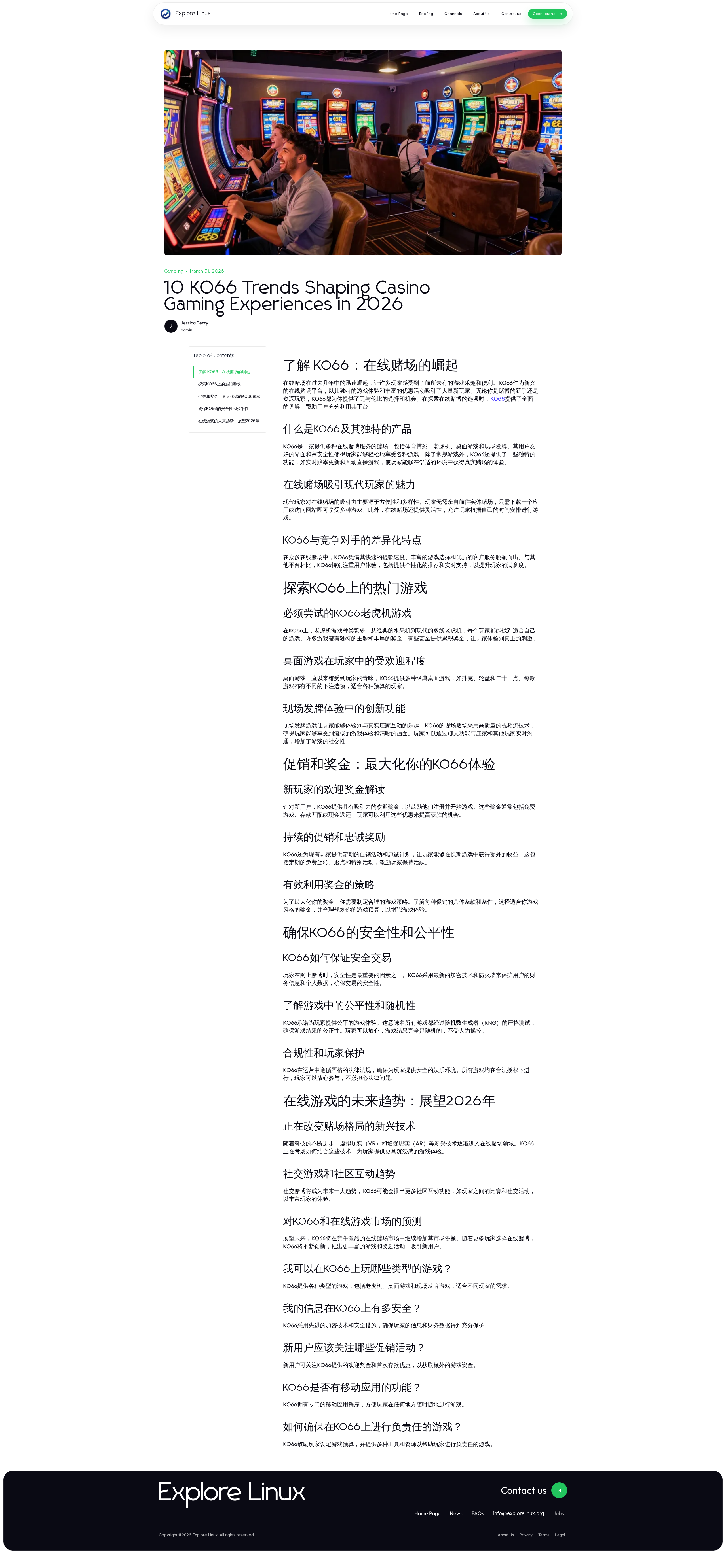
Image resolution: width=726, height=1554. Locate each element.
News (456, 1513)
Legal (560, 1534)
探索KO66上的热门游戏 (219, 383)
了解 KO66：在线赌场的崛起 (224, 371)
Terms (543, 1534)
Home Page (427, 1513)
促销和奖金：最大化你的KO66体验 (229, 396)
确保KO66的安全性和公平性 (223, 408)
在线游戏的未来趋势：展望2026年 (228, 420)
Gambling (174, 271)
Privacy (526, 1534)
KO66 (497, 398)
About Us (506, 1534)
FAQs (478, 1513)
